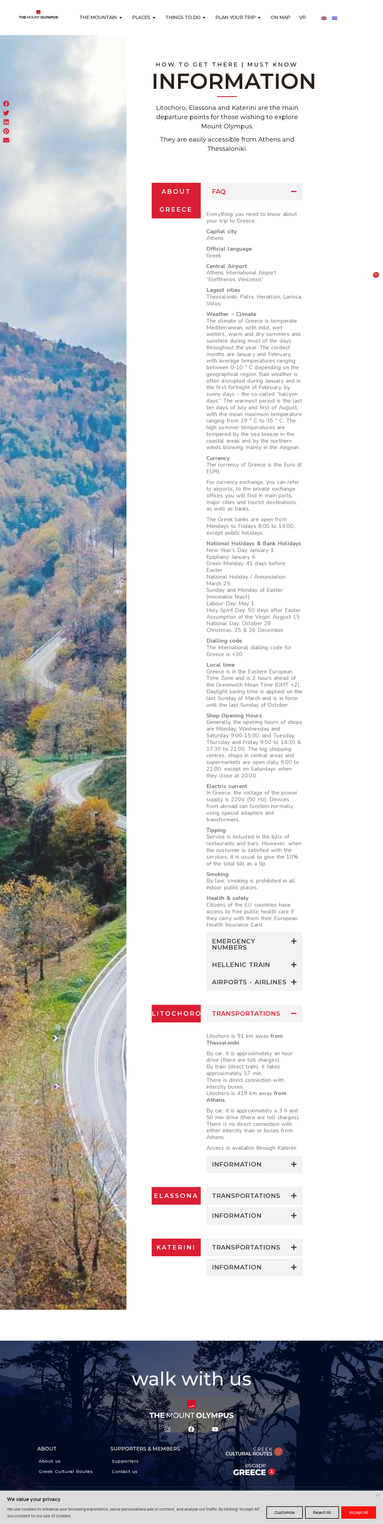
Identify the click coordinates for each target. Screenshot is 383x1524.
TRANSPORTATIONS (246, 1013)
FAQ (219, 191)
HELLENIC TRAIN (241, 965)
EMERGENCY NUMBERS (233, 944)
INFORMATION (237, 1164)
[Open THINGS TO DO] (204, 17)
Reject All (322, 1512)
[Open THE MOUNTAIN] (120, 17)
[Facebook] (191, 1429)
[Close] (377, 1495)
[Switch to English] (324, 17)
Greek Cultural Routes (66, 1471)
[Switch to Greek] (334, 17)
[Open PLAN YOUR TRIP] (259, 17)
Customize (284, 1512)
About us (50, 1461)
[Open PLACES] (154, 17)
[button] (254, 191)
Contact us (125, 1471)
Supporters (125, 1461)
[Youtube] (215, 1429)
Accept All (358, 1512)
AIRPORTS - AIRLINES (249, 982)
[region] (191, 1507)
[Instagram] (167, 1429)
